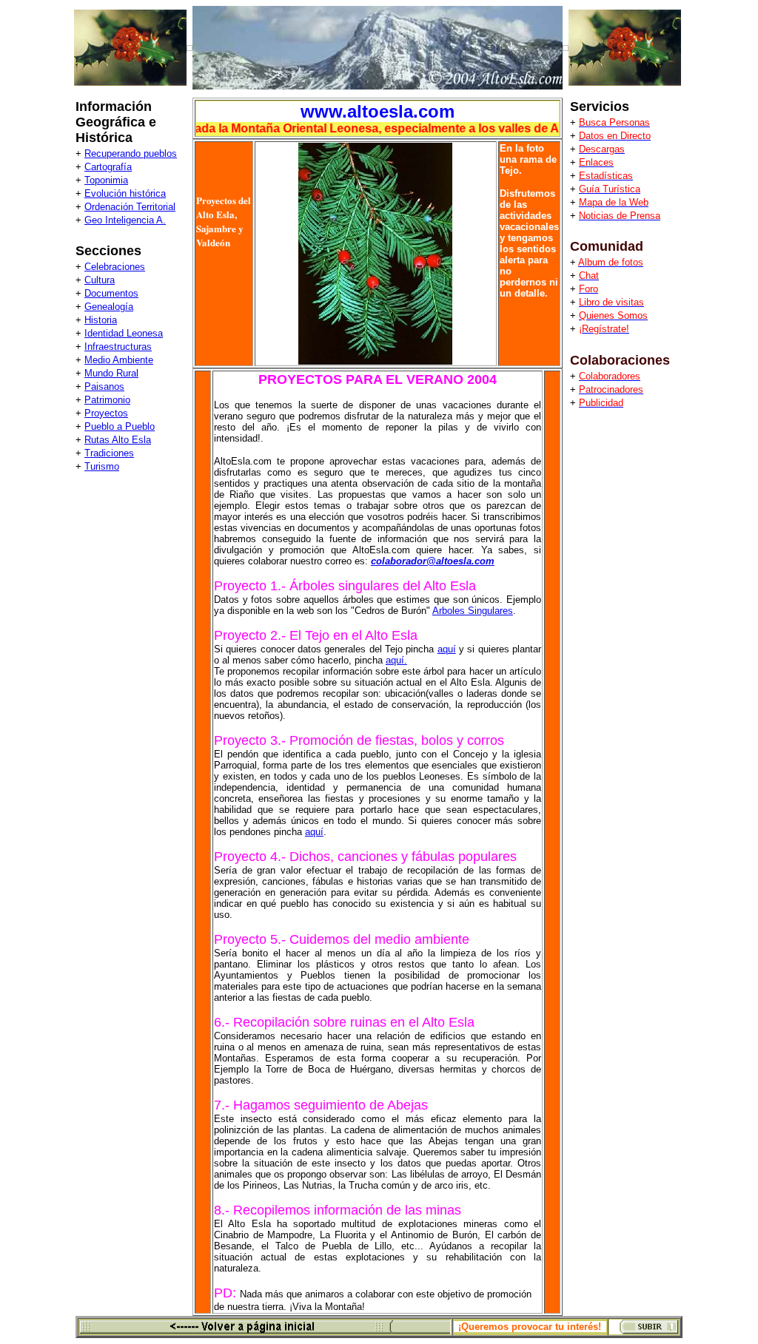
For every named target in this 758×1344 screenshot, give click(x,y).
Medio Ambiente (118, 359)
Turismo (101, 466)
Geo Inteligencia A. (125, 220)
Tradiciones (109, 453)
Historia (100, 319)
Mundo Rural (111, 373)
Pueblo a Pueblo (119, 426)
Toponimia (106, 180)
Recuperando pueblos (130, 153)
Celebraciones (114, 266)
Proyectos (106, 413)
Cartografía (108, 166)
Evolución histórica (125, 193)
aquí (446, 649)
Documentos (111, 293)
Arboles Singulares (472, 610)
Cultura (99, 280)
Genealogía (108, 306)
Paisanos (104, 386)
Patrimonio (107, 399)
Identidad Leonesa (123, 333)
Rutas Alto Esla (117, 439)
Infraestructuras (118, 346)
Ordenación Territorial (129, 206)
